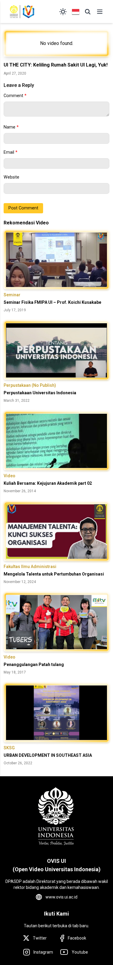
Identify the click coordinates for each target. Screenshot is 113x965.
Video (9, 475)
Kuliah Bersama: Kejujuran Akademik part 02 (48, 483)
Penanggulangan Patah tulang (34, 664)
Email (10, 152)
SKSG (9, 747)
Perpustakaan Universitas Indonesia (40, 392)
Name (11, 127)
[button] (87, 11)
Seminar (12, 294)
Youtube (80, 952)
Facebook (77, 938)
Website (11, 177)
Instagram (43, 952)
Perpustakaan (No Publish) (30, 385)
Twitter (40, 938)
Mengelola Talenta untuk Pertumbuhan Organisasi (54, 574)
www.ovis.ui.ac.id (61, 897)
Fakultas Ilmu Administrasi (30, 566)
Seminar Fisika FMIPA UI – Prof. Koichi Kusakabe (52, 302)
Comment (15, 95)
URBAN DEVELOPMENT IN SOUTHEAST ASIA (48, 755)
